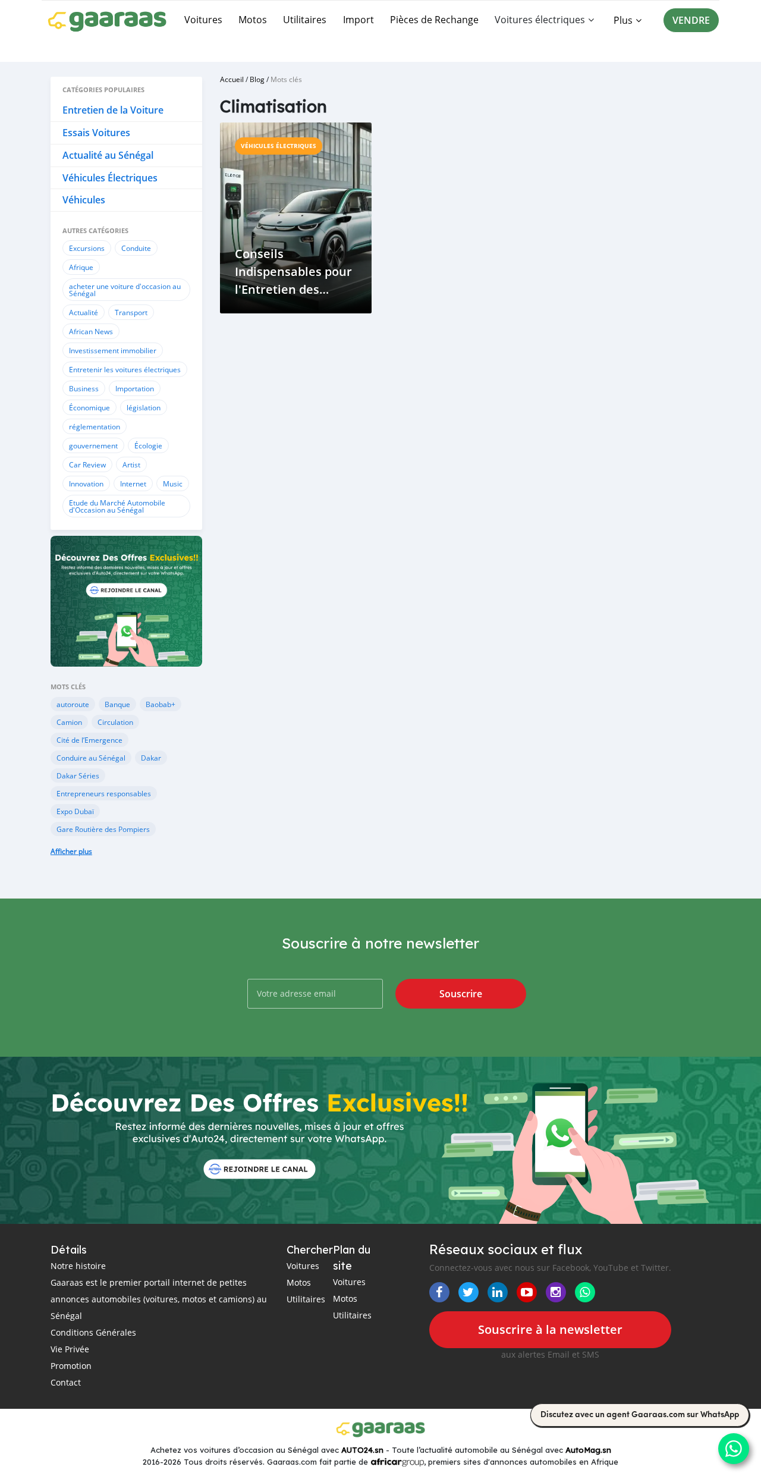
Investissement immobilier (112, 350)
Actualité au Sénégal (107, 155)
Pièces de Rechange (434, 19)
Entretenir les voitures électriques (125, 369)
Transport (131, 312)
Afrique (81, 267)
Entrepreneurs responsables (103, 793)
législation (144, 407)
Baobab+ (160, 704)
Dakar (151, 757)
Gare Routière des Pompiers (103, 829)
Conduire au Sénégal (90, 757)
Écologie (148, 445)
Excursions (87, 248)
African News (91, 331)
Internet (133, 483)
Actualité (83, 312)
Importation (134, 388)
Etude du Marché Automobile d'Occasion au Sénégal (117, 506)
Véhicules (83, 199)
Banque (117, 704)
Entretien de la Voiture (112, 110)
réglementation (94, 426)
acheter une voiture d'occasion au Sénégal (125, 289)
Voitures (203, 19)
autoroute (72, 704)
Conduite (136, 248)
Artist (131, 464)
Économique (89, 407)
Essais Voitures (96, 132)
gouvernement (93, 445)
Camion (69, 722)
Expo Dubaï (75, 811)
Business (84, 388)
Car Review (87, 464)
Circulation (115, 722)
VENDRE (691, 20)
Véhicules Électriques (110, 177)
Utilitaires (304, 19)
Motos (252, 19)
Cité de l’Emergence (89, 740)
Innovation (86, 483)
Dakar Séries (77, 775)
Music (173, 483)
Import (358, 19)
